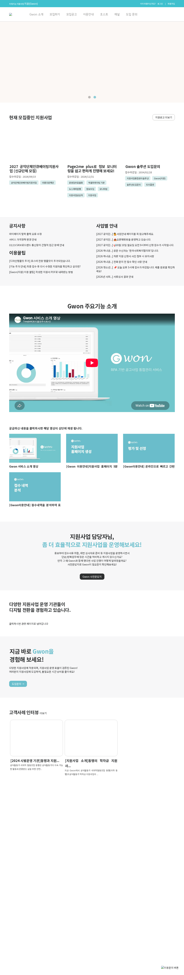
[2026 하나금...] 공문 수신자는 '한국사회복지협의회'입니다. (127, 250)
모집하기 (55, 14)
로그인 (160, 3)
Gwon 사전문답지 (92, 576)
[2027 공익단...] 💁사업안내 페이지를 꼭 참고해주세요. (125, 234)
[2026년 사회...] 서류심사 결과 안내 (114, 276)
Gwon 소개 (36, 14)
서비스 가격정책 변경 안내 (22, 239)
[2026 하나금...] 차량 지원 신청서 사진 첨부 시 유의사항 (125, 256)
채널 (117, 14)
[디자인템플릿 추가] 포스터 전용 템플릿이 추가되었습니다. (39, 261)
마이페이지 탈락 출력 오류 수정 (25, 234)
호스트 (104, 14)
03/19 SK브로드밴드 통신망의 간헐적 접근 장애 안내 (36, 245)
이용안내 (88, 14)
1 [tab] (89, 97)
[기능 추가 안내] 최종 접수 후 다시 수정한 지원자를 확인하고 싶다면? (45, 266)
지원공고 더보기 (163, 117)
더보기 (43, 713)
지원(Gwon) (31, 3)
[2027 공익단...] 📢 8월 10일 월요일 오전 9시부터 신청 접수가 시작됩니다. (135, 245)
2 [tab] (94, 97)
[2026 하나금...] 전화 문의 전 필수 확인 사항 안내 (121, 262)
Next (2, 62)
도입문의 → (18, 684)
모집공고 (71, 14)
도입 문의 (131, 14)
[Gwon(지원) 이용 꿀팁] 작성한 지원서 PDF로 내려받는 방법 (41, 272)
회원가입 (171, 3)
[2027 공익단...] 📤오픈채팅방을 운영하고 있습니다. (123, 239)
